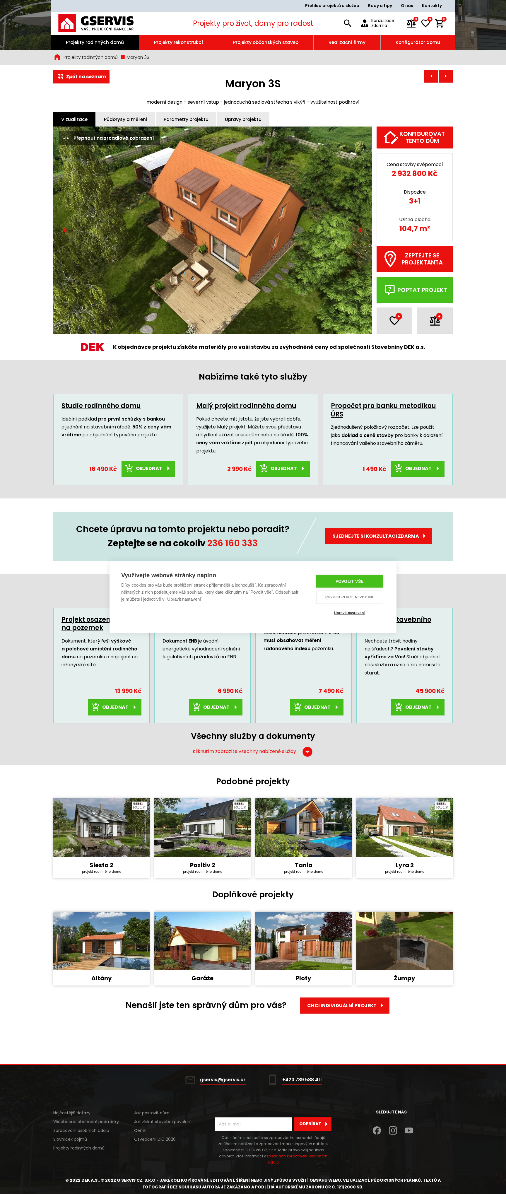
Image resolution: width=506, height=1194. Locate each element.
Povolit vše (349, 581)
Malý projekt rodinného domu (246, 405)
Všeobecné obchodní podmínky (86, 1122)
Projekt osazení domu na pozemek (97, 624)
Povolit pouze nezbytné (349, 597)
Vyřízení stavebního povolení (398, 624)
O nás (407, 5)
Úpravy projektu (243, 119)
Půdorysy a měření (125, 119)
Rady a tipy (380, 5)
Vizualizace (74, 119)
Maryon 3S (137, 57)
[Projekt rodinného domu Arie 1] (431, 76)
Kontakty (432, 5)
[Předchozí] (65, 230)
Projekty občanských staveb (265, 42)
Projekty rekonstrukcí (178, 42)
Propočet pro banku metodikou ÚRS (383, 410)
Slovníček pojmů (70, 1139)
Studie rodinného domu (101, 405)
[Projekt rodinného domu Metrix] (446, 76)
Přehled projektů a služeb (332, 5)
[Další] (360, 230)
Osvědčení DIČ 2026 (155, 1139)
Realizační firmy (347, 42)
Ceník (140, 1130)
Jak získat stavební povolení (163, 1122)
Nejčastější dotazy (71, 1113)
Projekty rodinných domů (95, 42)
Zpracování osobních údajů (81, 1130)
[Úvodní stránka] (104, 23)
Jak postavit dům (152, 1113)
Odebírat (310, 1124)
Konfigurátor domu (418, 42)
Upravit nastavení (349, 613)
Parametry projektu (186, 119)
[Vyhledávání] (347, 23)
